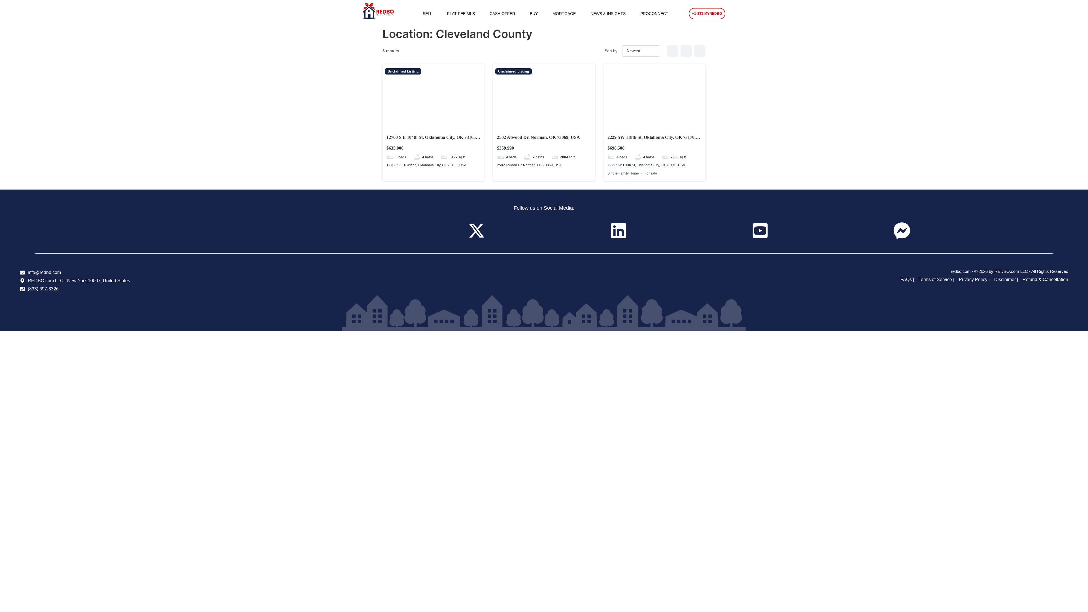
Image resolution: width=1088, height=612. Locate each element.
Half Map (700, 51)
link (433, 122)
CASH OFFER (502, 13)
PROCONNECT (654, 13)
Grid (672, 51)
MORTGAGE (564, 13)
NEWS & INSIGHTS (608, 13)
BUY (534, 13)
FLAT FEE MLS (461, 13)
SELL (427, 13)
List (686, 51)
